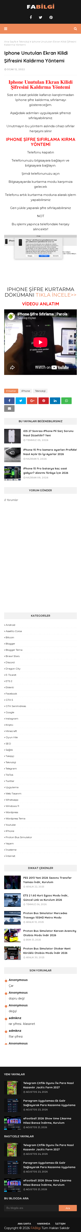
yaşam (10, 843)
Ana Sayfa (10, 41)
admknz (15, 1018)
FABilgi (36, 1228)
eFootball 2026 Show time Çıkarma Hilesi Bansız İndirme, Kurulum (47, 1120)
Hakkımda (43, 1223)
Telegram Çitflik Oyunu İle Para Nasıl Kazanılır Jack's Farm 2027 (48, 1085)
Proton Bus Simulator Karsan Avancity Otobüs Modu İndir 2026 (49, 933)
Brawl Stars (13, 656)
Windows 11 (12, 806)
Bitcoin (10, 637)
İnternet (10, 855)
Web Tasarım (13, 793)
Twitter (10, 781)
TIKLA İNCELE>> (56, 295)
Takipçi (10, 756)
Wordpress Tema (15, 818)
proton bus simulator (19, 837)
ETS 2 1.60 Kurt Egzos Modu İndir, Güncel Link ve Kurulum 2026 (45, 897)
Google (10, 712)
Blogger (10, 643)
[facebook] (31, 17)
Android (10, 624)
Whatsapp (12, 799)
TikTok (9, 774)
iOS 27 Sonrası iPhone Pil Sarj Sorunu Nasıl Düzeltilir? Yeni (48, 433)
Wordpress (12, 812)
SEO (8, 743)
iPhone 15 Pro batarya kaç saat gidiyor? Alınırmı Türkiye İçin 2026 (45, 470)
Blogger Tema (14, 649)
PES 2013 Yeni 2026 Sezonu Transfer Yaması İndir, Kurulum (47, 880)
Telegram (11, 768)
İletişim (60, 1223)
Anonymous (18, 980)
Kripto (9, 724)
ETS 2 (9, 681)
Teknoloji (24, 41)
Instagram (12, 718)
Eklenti (10, 687)
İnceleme (11, 849)
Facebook (11, 693)
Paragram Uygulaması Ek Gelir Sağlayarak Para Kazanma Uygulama (49, 1103)
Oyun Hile (12, 737)
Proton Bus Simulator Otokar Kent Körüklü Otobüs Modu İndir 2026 (47, 950)
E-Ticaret (11, 674)
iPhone (25, 390)
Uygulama (12, 787)
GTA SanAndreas (16, 706)
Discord (10, 662)
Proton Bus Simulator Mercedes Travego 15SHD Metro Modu (45, 915)
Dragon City (13, 668)
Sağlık (9, 749)
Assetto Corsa (14, 631)
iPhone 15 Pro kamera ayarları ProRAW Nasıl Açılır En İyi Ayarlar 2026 (50, 452)
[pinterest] (50, 17)
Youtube (11, 824)
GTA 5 (9, 699)
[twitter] (40, 17)
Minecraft (11, 731)
